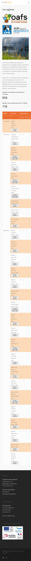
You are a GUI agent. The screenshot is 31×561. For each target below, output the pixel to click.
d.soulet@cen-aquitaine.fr (9, 494)
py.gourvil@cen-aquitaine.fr (9, 484)
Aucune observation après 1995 (15, 157)
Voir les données (15, 130)
